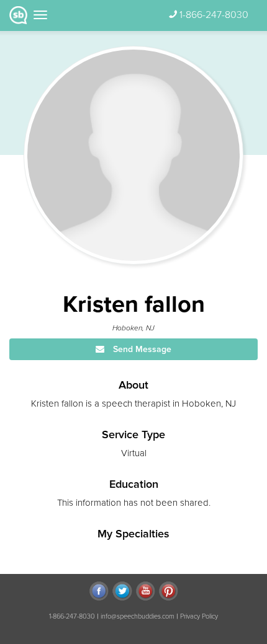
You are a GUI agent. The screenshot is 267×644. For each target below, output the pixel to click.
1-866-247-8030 (213, 15)
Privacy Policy (199, 616)
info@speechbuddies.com (137, 616)
